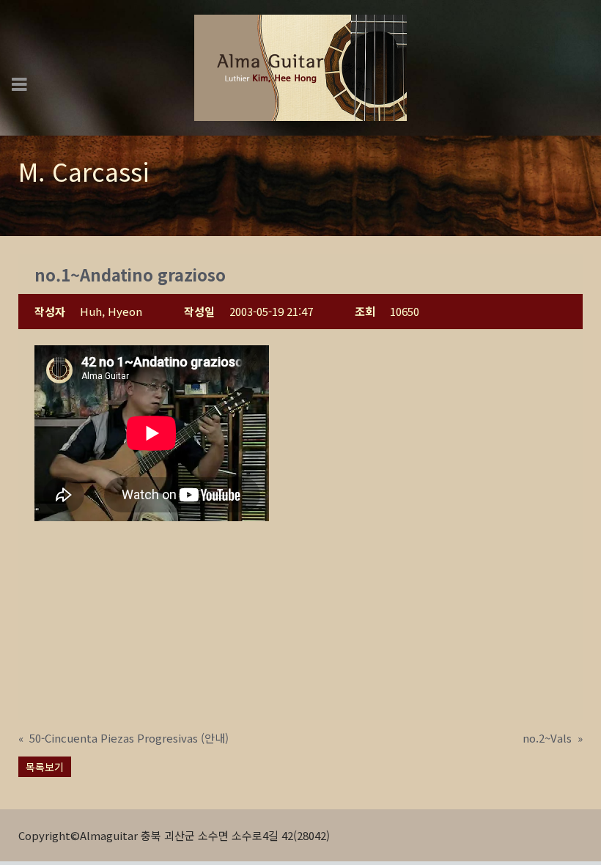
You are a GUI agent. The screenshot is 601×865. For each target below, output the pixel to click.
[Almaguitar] (300, 66)
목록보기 (45, 766)
